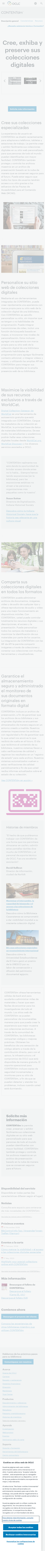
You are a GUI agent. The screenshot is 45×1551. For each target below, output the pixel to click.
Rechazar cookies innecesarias (21, 1534)
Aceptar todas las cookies (20, 1527)
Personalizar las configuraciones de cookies (21, 1542)
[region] (20, 1505)
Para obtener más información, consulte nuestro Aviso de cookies (17, 1519)
